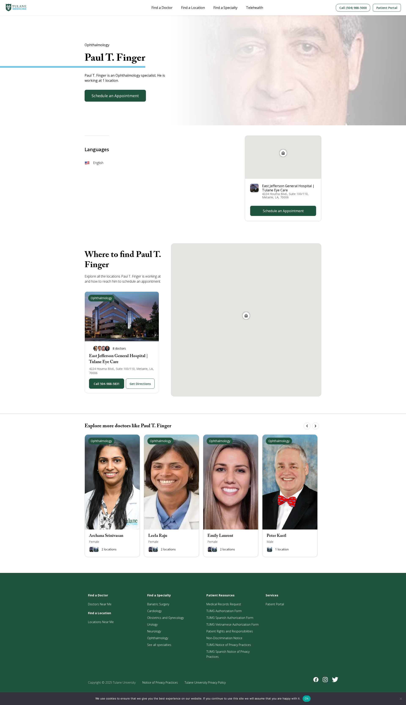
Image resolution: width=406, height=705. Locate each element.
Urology (152, 624)
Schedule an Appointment (115, 95)
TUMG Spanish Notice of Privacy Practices (228, 654)
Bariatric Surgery (158, 604)
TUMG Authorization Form (224, 611)
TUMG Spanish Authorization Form (229, 618)
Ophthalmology (157, 638)
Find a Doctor (162, 7)
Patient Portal (386, 8)
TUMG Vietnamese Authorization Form (232, 624)
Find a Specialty (225, 7)
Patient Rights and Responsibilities (229, 631)
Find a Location (193, 7)
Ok (307, 698)
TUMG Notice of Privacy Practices (228, 645)
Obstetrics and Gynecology (165, 618)
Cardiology (154, 611)
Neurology (154, 631)
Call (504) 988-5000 (353, 8)
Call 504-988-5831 (106, 384)
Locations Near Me (101, 622)
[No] (401, 699)
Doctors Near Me (99, 604)
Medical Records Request (223, 604)
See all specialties (159, 645)
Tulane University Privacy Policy (205, 682)
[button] (246, 315)
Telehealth (254, 7)
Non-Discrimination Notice (224, 638)
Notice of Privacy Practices (160, 682)
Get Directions (140, 384)
